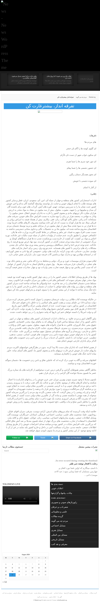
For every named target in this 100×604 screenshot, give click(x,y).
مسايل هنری (57, 530)
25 (12, 574)
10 (6, 568)
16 (45, 568)
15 (39, 568)
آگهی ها (60, 597)
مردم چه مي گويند (81, 97)
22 (39, 571)
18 (12, 571)
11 (12, 568)
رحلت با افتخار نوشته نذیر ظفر (83, 463)
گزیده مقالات (57, 516)
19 (19, 571)
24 (6, 574)
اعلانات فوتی (57, 488)
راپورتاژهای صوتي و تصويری (64, 502)
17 (6, 571)
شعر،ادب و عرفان (59, 507)
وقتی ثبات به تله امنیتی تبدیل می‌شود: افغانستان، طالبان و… (24, 77)
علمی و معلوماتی (59, 511)
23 (45, 571)
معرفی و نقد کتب (59, 544)
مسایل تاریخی (57, 539)
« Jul (5, 582)
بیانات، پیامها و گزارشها (61, 493)
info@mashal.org (62, 600)
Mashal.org (92, 97)
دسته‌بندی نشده (58, 497)
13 (26, 568)
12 (19, 568)
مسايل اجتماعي (58, 525)
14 (32, 568)
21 (32, 571)
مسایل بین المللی (59, 535)
